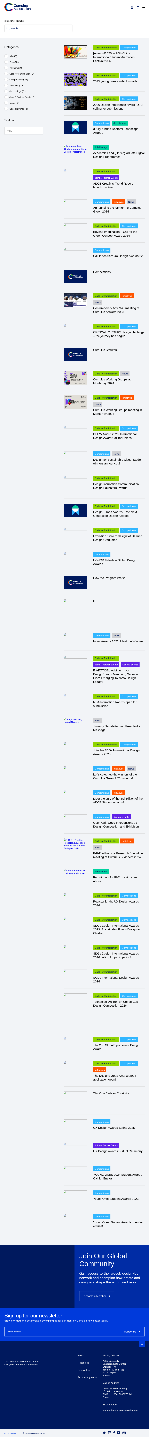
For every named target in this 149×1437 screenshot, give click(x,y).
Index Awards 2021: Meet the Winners (118, 641)
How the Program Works (109, 578)
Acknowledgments (87, 1377)
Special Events (130, 664)
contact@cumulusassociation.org (120, 1409)
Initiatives (118, 201)
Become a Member (95, 1296)
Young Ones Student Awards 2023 (116, 1198)
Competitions (129, 47)
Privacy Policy (10, 1433)
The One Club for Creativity (111, 1093)
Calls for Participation (106, 47)
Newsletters (84, 1370)
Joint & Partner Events (106, 177)
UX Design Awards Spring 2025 (114, 1127)
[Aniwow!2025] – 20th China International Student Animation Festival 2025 (114, 57)
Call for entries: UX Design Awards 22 (118, 256)
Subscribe (130, 1331)
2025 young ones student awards (115, 81)
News (131, 201)
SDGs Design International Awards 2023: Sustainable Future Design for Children (117, 929)
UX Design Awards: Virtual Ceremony (117, 1151)
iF (94, 601)
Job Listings (119, 123)
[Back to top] (142, 1344)
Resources (83, 1363)
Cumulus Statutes (105, 350)
